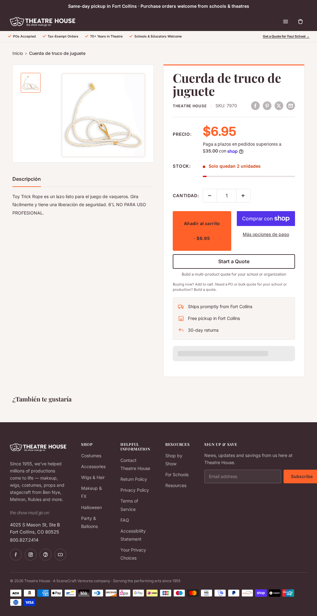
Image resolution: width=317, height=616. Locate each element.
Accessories (93, 466)
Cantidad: (186, 195)
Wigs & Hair (93, 477)
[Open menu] (285, 22)
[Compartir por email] (290, 105)
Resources (175, 485)
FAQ (124, 520)
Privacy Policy (134, 490)
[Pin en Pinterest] (267, 105)
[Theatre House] (42, 21)
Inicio (17, 53)
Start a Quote (234, 261)
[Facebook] (16, 555)
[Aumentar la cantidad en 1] (243, 195)
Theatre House (189, 106)
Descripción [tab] (26, 179)
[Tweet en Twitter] (279, 105)
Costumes (91, 455)
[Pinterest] (45, 555)
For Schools (177, 474)
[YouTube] (60, 555)
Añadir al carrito (202, 231)
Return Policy (133, 479)
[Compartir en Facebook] (255, 105)
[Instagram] (31, 555)
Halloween (91, 507)
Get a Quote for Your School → (286, 36)
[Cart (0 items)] (300, 22)
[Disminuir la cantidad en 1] (210, 195)
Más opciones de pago (266, 234)
